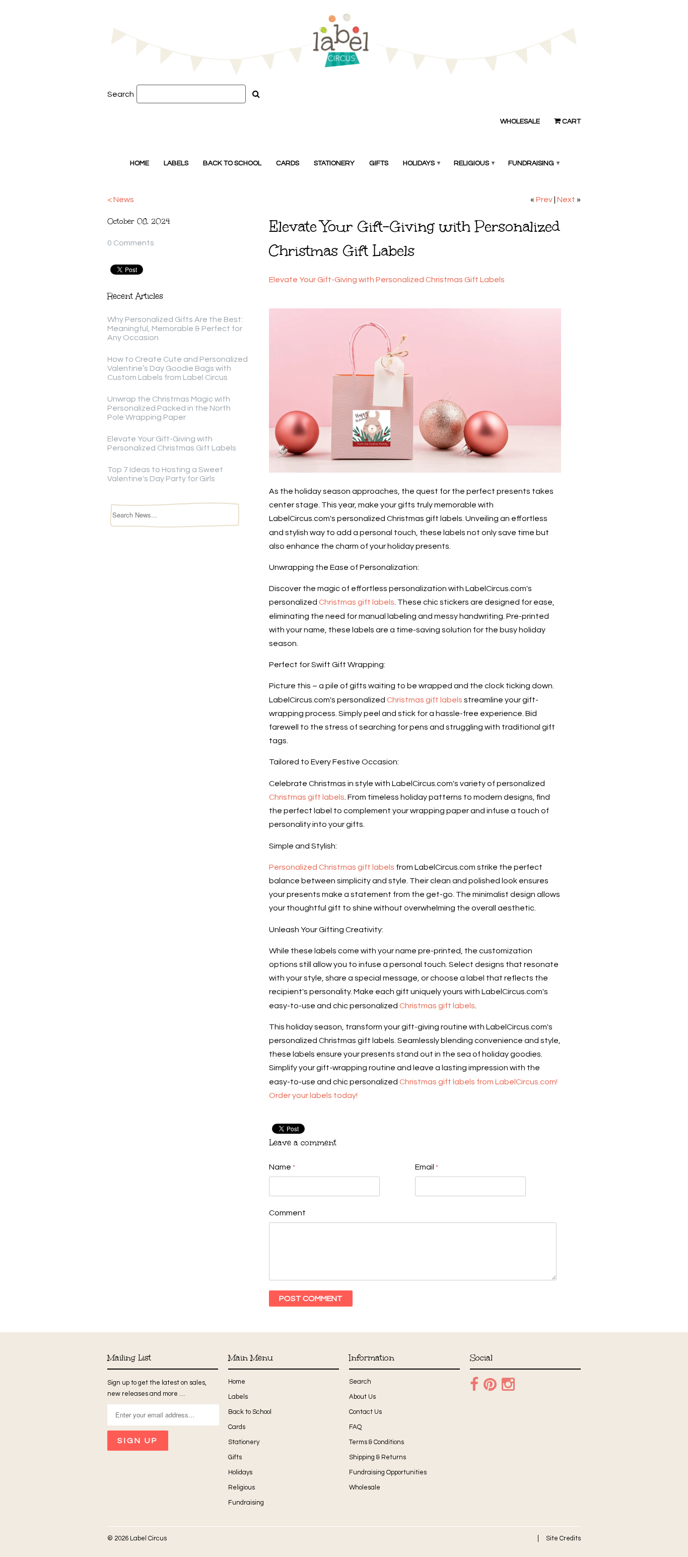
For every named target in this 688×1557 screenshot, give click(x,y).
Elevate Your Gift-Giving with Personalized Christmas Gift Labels (387, 280)
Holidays (421, 163)
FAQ (355, 1427)
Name (282, 1167)
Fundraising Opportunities (388, 1472)
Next (566, 200)
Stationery (334, 163)
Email (426, 1167)
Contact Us (365, 1411)
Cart (571, 121)
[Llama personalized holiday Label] (415, 470)
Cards (287, 163)
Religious (474, 163)
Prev (544, 200)
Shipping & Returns (377, 1457)
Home (139, 163)
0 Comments (130, 243)
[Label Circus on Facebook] (474, 1384)
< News (120, 200)
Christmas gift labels (356, 602)
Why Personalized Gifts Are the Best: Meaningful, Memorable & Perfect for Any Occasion (175, 328)
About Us (362, 1396)
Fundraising (533, 163)
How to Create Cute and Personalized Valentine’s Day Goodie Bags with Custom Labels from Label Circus (177, 368)
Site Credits (563, 1538)
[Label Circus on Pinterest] (490, 1384)
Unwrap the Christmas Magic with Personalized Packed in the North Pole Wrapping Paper (169, 408)
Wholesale (520, 121)
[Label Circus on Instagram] (508, 1384)
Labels (176, 163)
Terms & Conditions (376, 1442)
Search (120, 94)
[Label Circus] (344, 46)
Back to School (232, 163)
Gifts (378, 163)
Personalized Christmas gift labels (331, 867)
